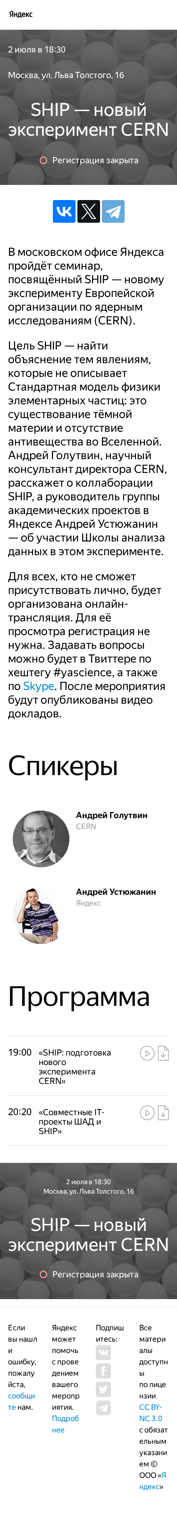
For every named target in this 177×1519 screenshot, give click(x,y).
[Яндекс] (21, 14)
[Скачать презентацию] (163, 1053)
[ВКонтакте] (64, 211)
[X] (88, 211)
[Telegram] (113, 211)
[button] (80, 1067)
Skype (38, 686)
